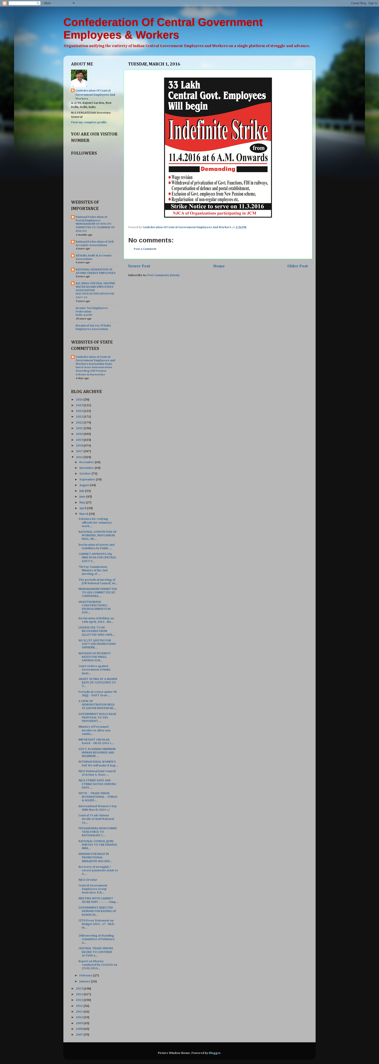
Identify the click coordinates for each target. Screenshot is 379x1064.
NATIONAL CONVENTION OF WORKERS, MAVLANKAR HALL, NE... (98, 535)
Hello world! (84, 315)
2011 (80, 1011)
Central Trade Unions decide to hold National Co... (96, 819)
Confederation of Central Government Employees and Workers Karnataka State (95, 360)
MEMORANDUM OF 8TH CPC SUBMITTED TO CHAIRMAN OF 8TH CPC (95, 227)
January (85, 981)
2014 (80, 994)
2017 (80, 451)
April (83, 508)
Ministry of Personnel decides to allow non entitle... (95, 730)
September (87, 479)
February (86, 975)
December (87, 462)
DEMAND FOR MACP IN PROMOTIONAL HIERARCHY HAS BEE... (96, 857)
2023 (80, 416)
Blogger (214, 1053)
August (84, 485)
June (82, 496)
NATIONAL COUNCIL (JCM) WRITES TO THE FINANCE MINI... (98, 845)
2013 (80, 1000)
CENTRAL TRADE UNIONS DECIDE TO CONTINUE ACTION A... (96, 952)
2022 (80, 422)
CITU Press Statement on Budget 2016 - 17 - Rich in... (96, 924)
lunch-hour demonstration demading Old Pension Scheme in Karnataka (94, 371)
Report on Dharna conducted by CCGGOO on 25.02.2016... (98, 965)
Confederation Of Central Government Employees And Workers (95, 95)
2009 (80, 1023)
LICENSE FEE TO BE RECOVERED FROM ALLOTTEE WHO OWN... (97, 631)
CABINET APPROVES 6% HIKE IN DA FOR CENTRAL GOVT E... (97, 557)
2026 (80, 399)
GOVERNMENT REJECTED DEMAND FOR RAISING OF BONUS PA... (97, 911)
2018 (80, 445)
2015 (80, 988)
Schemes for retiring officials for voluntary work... (95, 522)
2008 (80, 1028)
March (84, 513)
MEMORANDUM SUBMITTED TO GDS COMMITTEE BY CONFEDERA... (98, 593)
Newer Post (139, 266)
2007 (80, 1034)
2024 (80, 411)
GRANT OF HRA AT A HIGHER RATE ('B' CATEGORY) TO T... (98, 683)
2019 (80, 439)
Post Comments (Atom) (163, 275)
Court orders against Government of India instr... (94, 670)
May (82, 502)
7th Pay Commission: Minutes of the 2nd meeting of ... (93, 570)
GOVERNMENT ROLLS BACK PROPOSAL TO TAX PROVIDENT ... (97, 718)
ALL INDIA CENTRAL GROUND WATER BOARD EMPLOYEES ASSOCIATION (95, 287)
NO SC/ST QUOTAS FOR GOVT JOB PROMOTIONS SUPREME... (97, 644)
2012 (80, 1006)
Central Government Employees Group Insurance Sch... (93, 889)
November (87, 467)
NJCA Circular (88, 879)
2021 (80, 428)
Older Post (297, 266)
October (85, 473)
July (82, 490)
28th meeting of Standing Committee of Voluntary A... (97, 939)
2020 (80, 434)
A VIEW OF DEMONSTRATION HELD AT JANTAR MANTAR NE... (97, 705)
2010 (80, 1017)
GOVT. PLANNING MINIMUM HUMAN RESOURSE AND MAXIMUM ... (97, 753)
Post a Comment (145, 249)
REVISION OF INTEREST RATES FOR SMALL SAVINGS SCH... (95, 657)
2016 (80, 457)
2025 (80, 405)
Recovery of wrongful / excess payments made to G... (98, 870)
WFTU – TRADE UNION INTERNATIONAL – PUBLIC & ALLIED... (98, 797)
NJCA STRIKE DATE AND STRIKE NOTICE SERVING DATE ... (97, 784)
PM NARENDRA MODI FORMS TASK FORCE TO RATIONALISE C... (98, 832)
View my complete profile (89, 122)
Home (219, 266)
